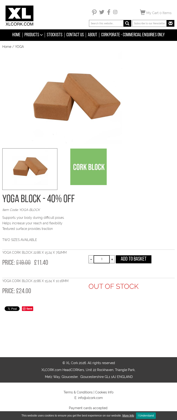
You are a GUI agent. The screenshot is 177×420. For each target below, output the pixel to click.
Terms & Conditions (78, 392)
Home (16, 35)
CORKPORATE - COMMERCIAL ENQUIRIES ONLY (133, 35)
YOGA (19, 47)
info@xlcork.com (90, 398)
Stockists (54, 35)
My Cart (158, 13)
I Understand (146, 415)
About (92, 35)
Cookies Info (104, 392)
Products (32, 35)
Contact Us (75, 35)
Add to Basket (134, 259)
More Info (128, 415)
